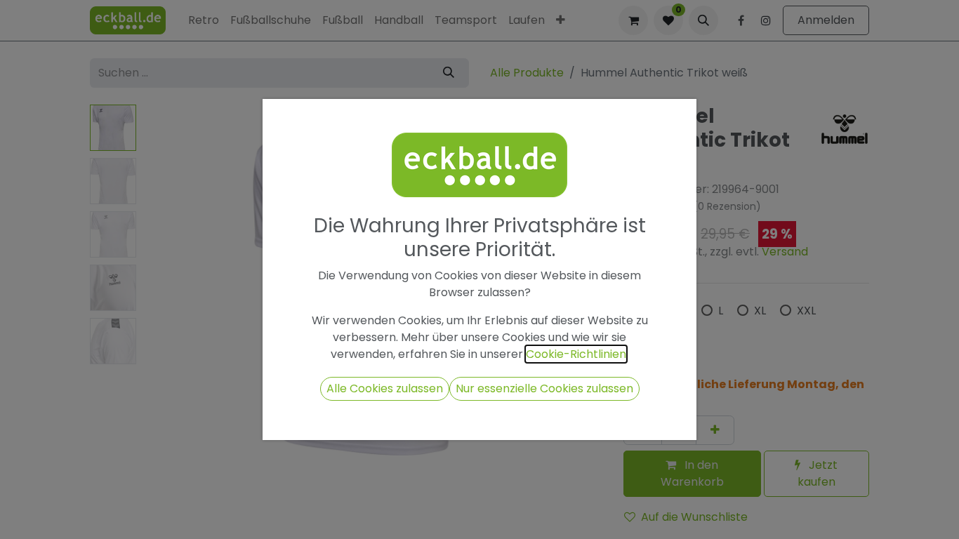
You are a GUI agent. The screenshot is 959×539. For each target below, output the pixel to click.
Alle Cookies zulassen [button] (384, 388)
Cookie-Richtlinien (576, 354)
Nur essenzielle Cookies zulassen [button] (544, 388)
